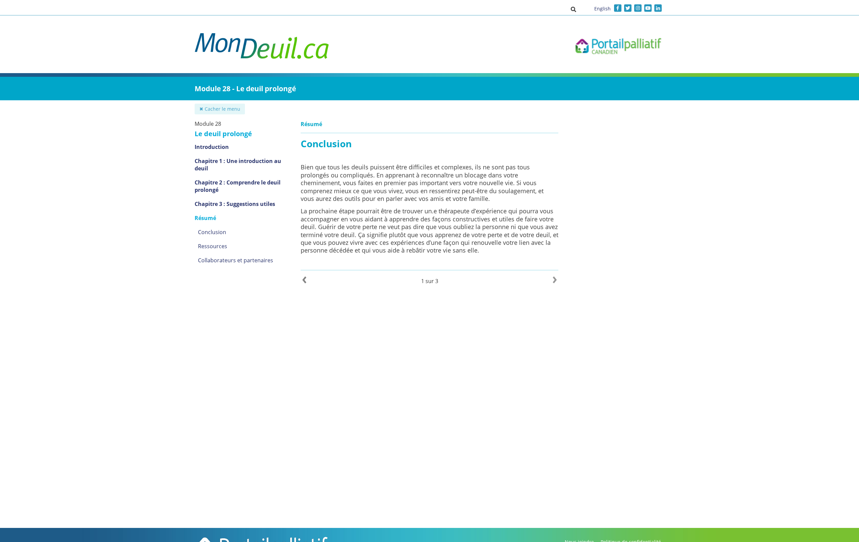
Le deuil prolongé (223, 133)
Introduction (212, 147)
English (602, 8)
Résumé (205, 218)
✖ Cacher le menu (219, 109)
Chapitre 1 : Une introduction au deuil (238, 164)
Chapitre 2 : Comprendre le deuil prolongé (238, 186)
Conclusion (212, 232)
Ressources (212, 246)
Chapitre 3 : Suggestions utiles (235, 204)
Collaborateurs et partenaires (235, 260)
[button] (573, 9)
